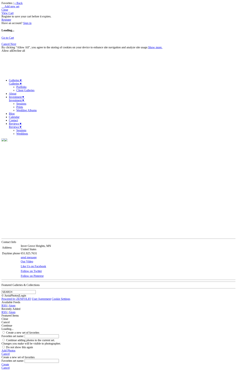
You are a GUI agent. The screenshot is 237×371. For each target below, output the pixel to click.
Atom (12, 305)
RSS (4, 305)
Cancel (5, 44)
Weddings (22, 133)
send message (29, 257)
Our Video (27, 261)
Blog (12, 113)
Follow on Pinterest (32, 275)
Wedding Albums (26, 110)
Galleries (15, 80)
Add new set (10, 6)
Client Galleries (25, 90)
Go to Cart (7, 37)
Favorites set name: (13, 336)
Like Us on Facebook (33, 266)
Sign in (27, 23)
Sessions (21, 103)
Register (6, 19)
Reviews (15, 123)
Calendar (14, 117)
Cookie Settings (61, 298)
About (12, 93)
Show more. (155, 47)
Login (22, 295)
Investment (17, 97)
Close (4, 9)
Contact (13, 120)
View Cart (7, 13)
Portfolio (21, 87)
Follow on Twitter (31, 271)
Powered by (16, 298)
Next (13, 44)
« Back (18, 3)
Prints (19, 107)
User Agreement (41, 298)
